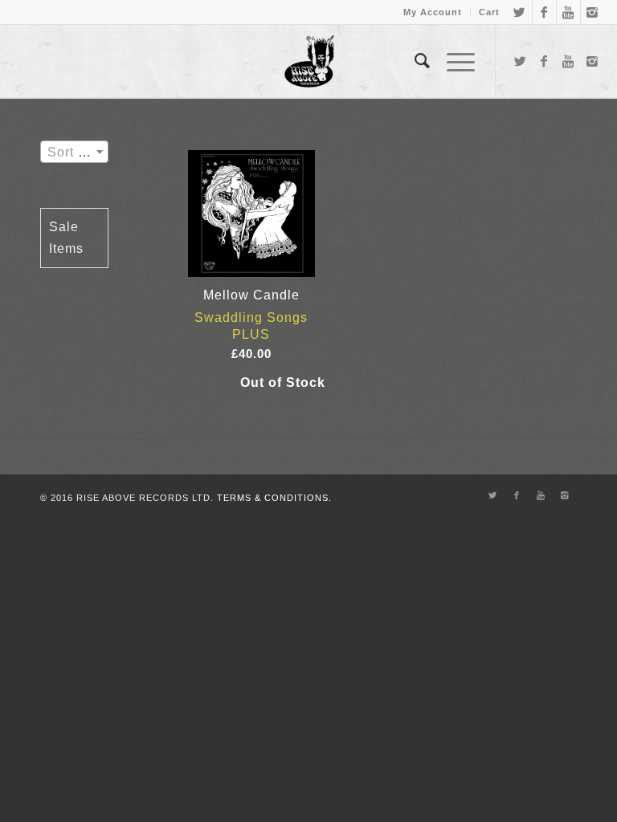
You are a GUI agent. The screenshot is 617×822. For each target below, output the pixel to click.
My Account (432, 12)
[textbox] (74, 152)
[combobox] (74, 151)
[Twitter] (520, 12)
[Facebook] (544, 12)
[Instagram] (593, 12)
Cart (489, 12)
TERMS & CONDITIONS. (274, 498)
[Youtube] (568, 12)
